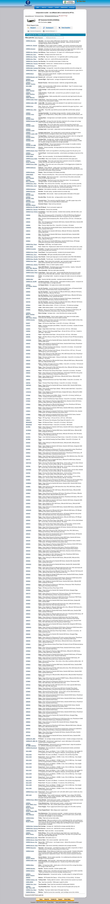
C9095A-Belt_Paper (31, 70)
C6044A (28, 347)
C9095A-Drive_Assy (31, 185)
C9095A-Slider (30, 865)
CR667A (28, 420)
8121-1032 (29, 788)
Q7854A (28, 654)
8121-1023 (29, 782)
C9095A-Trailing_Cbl (31, 879)
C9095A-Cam (29, 106)
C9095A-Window (30, 892)
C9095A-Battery (30, 65)
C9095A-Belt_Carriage (32, 68)
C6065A (28, 295)
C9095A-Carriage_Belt (32, 121)
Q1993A (28, 500)
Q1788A (28, 439)
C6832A (28, 372)
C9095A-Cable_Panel (31, 99)
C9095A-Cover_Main (31, 164)
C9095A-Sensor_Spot (32, 845)
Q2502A (28, 506)
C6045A (28, 350)
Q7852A (28, 644)
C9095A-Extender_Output (30, 204)
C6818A (28, 360)
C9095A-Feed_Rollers (32, 211)
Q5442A (28, 571)
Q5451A (28, 584)
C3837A (28, 231)
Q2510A (28, 533)
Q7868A (28, 681)
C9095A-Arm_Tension (32, 63)
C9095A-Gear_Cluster (32, 256)
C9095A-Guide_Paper (32, 272)
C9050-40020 (29, 156)
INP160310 (29, 424)
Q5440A (28, 561)
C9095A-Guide (30, 851)
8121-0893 (29, 751)
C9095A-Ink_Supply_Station (31, 285)
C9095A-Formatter (31, 249)
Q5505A (28, 613)
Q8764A (28, 735)
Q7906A (28, 691)
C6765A (28, 353)
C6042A (28, 343)
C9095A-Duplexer (31, 189)
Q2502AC (28, 510)
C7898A (28, 414)
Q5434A (28, 554)
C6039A (28, 336)
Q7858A (28, 657)
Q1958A (28, 234)
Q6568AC (28, 627)
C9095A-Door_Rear (31, 183)
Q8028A (28, 698)
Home (41, 899)
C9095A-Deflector (31, 167)
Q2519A (28, 540)
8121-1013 (29, 757)
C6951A (28, 376)
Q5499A (28, 607)
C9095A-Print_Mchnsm (30, 814)
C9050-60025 (29, 174)
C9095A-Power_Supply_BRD (31, 810)
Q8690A (28, 715)
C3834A (28, 222)
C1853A (28, 331)
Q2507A (28, 523)
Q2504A (28, 513)
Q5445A (28, 577)
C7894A (28, 407)
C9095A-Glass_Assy (31, 270)
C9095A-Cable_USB (31, 103)
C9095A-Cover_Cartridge (30, 161)
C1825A (28, 329)
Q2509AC (28, 530)
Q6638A (28, 634)
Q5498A (28, 603)
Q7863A (28, 671)
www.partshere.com (29, 16)
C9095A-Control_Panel (30, 153)
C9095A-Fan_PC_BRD (32, 207)
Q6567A (28, 620)
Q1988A (28, 479)
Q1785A (28, 427)
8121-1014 (29, 760)
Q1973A (28, 237)
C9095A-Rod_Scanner (32, 828)
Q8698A (28, 725)
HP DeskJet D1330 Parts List (52, 16)
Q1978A (28, 466)
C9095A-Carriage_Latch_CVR (31, 133)
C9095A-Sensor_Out (31, 842)
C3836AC (28, 227)
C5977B (28, 334)
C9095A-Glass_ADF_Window (31, 267)
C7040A (28, 401)
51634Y (28, 323)
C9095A (49, 22)
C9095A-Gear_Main (31, 261)
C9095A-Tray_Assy (31, 884)
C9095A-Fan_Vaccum (32, 209)
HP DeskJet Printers (39, 16)
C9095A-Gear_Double (32, 259)
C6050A (28, 291)
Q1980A (28, 476)
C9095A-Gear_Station (32, 264)
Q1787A (28, 437)
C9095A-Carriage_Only (30, 140)
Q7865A (28, 309)
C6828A (28, 363)
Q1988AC (28, 483)
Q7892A (28, 688)
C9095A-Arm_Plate (31, 59)
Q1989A (28, 486)
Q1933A (28, 442)
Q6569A (28, 630)
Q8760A (28, 728)
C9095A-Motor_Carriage (30, 313)
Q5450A (28, 581)
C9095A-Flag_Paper (31, 244)
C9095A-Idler (29, 279)
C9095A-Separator (31, 847)
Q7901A (28, 305)
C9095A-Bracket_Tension (30, 83)
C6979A (28, 383)
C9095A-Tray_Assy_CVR (30, 887)
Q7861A (28, 664)
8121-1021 (29, 780)
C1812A (28, 325)
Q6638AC (28, 637)
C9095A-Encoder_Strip (30, 197)
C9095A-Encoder (30, 191)
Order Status (67, 899)
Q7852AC (28, 647)
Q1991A (28, 496)
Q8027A (28, 695)
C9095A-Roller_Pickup (30, 833)
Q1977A (28, 459)
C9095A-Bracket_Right (30, 80)
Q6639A (28, 640)
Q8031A (28, 708)
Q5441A (28, 567)
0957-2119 (28, 795)
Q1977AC (28, 463)
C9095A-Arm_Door (31, 54)
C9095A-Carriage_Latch (30, 130)
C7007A (28, 388)
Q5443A (28, 574)
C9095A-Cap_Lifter (31, 109)
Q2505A (28, 517)
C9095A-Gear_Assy (31, 254)
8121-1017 (29, 770)
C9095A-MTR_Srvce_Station (31, 317)
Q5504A (28, 610)
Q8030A (28, 705)
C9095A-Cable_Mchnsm (30, 97)
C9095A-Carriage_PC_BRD (31, 144)
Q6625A (28, 877)
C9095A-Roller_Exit (31, 830)
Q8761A (28, 732)
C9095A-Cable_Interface (30, 93)
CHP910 (28, 417)
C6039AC (28, 340)
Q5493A (28, 597)
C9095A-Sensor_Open (32, 840)
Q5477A (28, 593)
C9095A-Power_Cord (31, 791)
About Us (46, 899)
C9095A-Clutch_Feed (32, 150)
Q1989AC (28, 490)
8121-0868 (29, 86)
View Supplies (66, 27)
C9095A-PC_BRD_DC (31, 741)
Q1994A (28, 503)
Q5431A (28, 547)
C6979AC (28, 385)
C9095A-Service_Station (30, 857)
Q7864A (28, 674)
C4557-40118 (29, 246)
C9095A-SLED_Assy (31, 860)
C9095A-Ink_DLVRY (31, 281)
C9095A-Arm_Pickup (31, 56)
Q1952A (28, 456)
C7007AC (28, 392)
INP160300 (29, 422)
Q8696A (28, 722)
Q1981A (28, 241)
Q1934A (28, 446)
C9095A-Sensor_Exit (31, 837)
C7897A (28, 411)
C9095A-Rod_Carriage (32, 826)
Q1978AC (28, 469)
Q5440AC (28, 564)
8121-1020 (29, 777)
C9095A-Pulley (30, 818)
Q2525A (28, 544)
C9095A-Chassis (30, 147)
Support (60, 899)
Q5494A (28, 600)
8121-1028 (29, 785)
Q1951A (28, 452)
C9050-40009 (29, 882)
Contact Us (53, 899)
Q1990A (28, 493)
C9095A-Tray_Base (31, 890)
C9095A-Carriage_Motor (30, 136)
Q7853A (28, 651)
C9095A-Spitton (30, 870)
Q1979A (28, 473)
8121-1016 (29, 767)
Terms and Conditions (61, 902)
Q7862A (28, 668)
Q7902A (28, 307)
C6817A (28, 357)
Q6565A (28, 617)
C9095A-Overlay (30, 320)
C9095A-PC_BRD (30, 738)
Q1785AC (28, 430)
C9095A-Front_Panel (31, 252)
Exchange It (49, 27)
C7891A (28, 404)
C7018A (28, 395)
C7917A (28, 298)
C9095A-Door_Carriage (30, 177)
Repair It (33, 27)
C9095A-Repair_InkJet (30, 821)
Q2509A (28, 527)
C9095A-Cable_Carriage (30, 90)
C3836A (28, 225)
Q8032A (28, 711)
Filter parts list (29, 37)
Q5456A (28, 588)
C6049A (28, 288)
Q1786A (28, 433)
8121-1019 (29, 773)
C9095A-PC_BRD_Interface (31, 745)
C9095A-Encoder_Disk (30, 194)
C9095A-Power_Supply (30, 807)
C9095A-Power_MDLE (32, 799)
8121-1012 (29, 754)
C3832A (28, 218)
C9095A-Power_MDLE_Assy (31, 804)
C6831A (28, 370)
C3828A (28, 215)
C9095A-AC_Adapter (31, 45)
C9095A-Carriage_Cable (30, 125)
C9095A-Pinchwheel (31, 747)
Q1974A (28, 301)
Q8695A (28, 718)
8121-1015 (29, 763)
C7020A (28, 398)
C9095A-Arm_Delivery (32, 52)
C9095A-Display (30, 172)
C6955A (28, 379)
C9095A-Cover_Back (31, 158)
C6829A (28, 367)
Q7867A (28, 678)
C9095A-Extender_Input (30, 201)
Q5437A (28, 557)
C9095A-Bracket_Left (32, 77)
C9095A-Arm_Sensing (32, 61)
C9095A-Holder (30, 276)
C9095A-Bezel (30, 73)
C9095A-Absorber (31, 41)
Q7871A (28, 684)
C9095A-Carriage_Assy (30, 113)
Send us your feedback (73, 902)
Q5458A (28, 590)
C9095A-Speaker (30, 868)
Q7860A (28, 661)
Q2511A (28, 537)
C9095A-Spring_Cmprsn (30, 875)
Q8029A (28, 701)
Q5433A (28, 550)
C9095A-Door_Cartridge (30, 181)
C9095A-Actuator (30, 49)
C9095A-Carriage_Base (30, 118)
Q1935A (28, 449)
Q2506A (28, 520)
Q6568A (28, 624)
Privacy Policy (50, 902)
